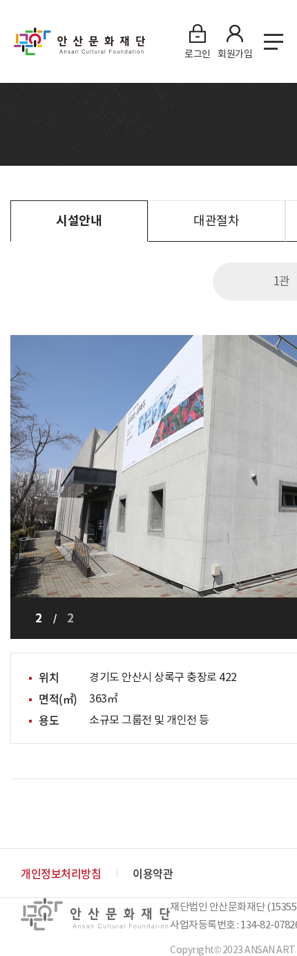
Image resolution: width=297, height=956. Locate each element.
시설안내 (79, 221)
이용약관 (153, 873)
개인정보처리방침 (61, 873)
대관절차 (216, 221)
